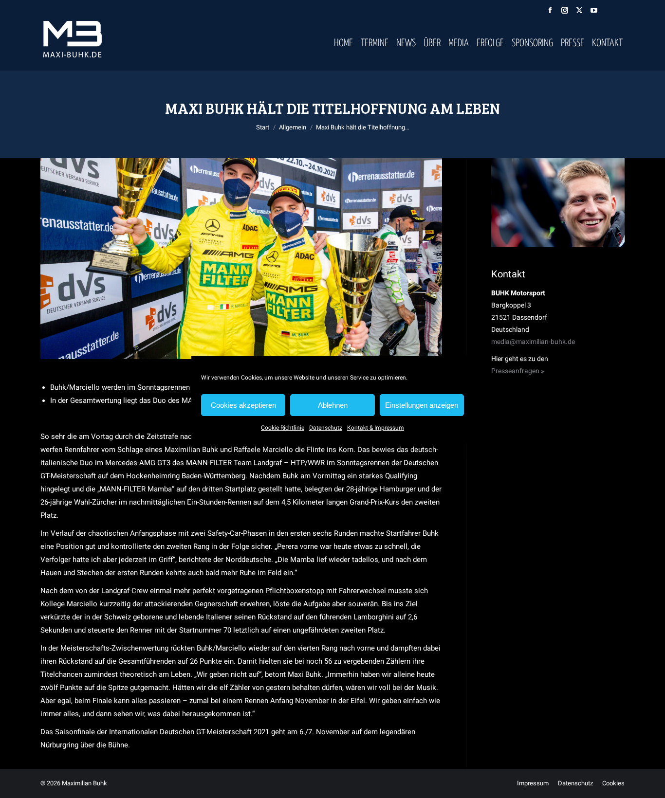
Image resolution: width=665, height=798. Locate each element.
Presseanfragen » (517, 371)
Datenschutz (325, 427)
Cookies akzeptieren (243, 405)
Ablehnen (333, 405)
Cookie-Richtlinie (282, 427)
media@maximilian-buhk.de (533, 341)
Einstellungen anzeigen (421, 405)
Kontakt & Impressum (375, 427)
